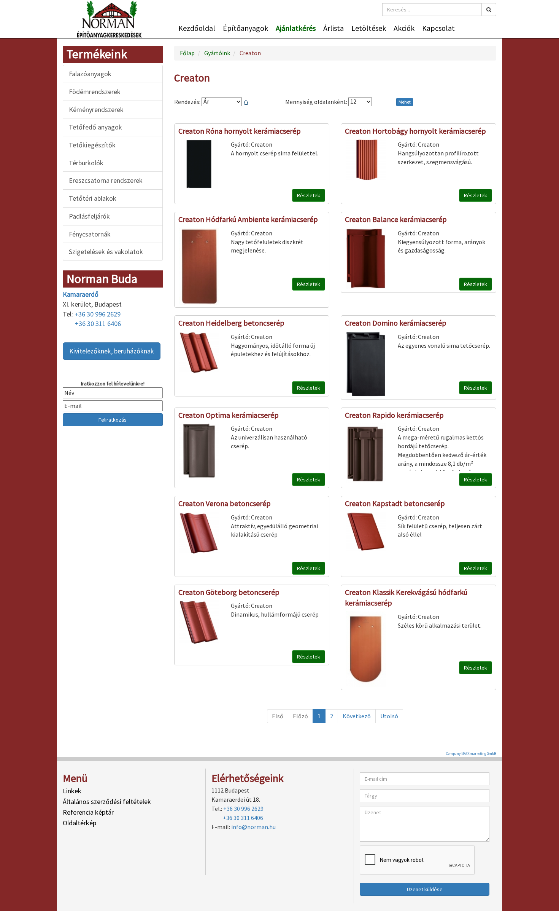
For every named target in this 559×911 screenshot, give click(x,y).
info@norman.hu (253, 827)
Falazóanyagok (90, 73)
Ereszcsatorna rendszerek (106, 180)
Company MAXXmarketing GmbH (471, 753)
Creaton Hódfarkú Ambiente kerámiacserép (248, 219)
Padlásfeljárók (89, 216)
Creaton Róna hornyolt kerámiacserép (239, 131)
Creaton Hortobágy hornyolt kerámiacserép (415, 131)
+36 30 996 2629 (98, 314)
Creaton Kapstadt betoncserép (395, 503)
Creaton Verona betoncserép (224, 503)
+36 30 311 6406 (98, 323)
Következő (357, 716)
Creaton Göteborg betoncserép (229, 592)
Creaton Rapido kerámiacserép (394, 415)
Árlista (333, 28)
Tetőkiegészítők (92, 145)
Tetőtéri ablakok (92, 198)
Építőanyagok (245, 28)
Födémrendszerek (95, 91)
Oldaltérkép (79, 822)
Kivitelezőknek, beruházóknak (111, 351)
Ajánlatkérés (296, 28)
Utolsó (389, 716)
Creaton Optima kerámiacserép (228, 415)
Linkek (72, 790)
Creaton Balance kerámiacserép (396, 219)
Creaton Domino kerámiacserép (395, 323)
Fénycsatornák (90, 234)
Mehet (405, 102)
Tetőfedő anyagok (95, 127)
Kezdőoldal (196, 28)
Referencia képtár (88, 812)
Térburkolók (86, 162)
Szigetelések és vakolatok (106, 251)
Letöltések (368, 28)
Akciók (404, 28)
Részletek (308, 195)
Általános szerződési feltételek (107, 801)
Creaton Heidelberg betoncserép (231, 323)
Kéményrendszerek (96, 109)
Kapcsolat (438, 28)
